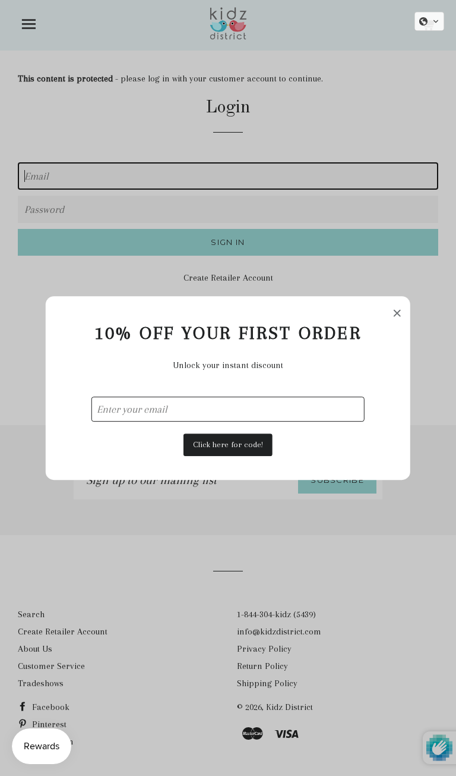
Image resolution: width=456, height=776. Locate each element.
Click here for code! (228, 444)
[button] (429, 21)
